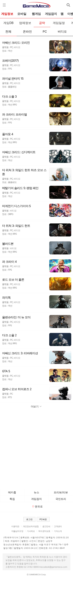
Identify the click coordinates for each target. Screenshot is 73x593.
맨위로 (39, 506)
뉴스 (36, 492)
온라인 (27, 31)
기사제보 (31, 531)
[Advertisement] (36, 449)
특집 (12, 499)
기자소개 (58, 531)
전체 (8, 31)
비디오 (62, 31)
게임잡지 (51, 13)
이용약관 (15, 526)
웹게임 (36, 13)
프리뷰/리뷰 (61, 492)
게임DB (8, 22)
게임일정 (59, 22)
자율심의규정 (17, 531)
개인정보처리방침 (31, 526)
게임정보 (7, 13)
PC (45, 31)
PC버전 (43, 519)
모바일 (21, 13)
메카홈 (12, 492)
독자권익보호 (44, 531)
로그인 (29, 519)
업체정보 (25, 22)
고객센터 (58, 526)
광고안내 (46, 526)
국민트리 (60, 499)
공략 (42, 22)
